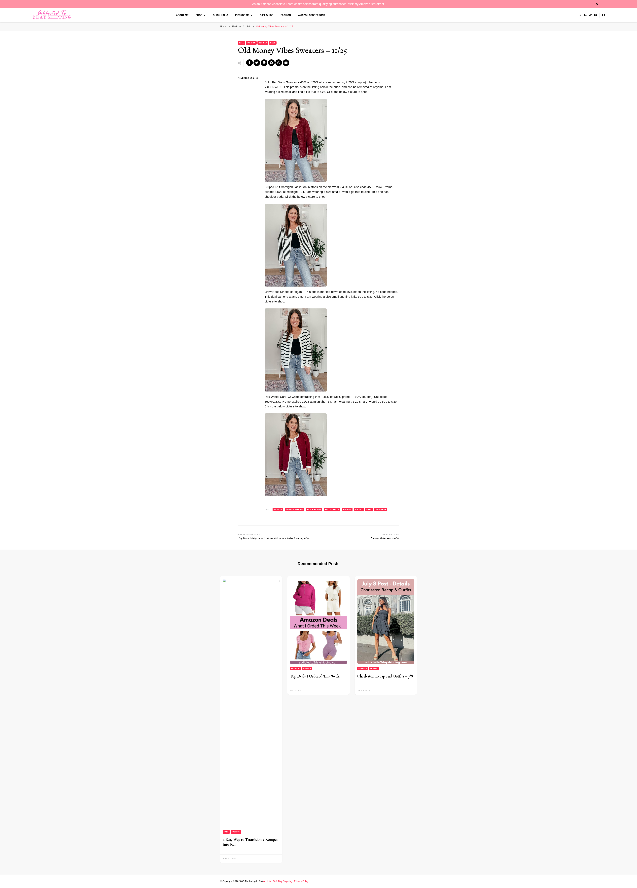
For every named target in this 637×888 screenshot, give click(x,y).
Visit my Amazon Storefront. (366, 4)
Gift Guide (266, 15)
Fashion (286, 15)
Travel (374, 668)
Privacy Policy (301, 881)
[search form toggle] (603, 15)
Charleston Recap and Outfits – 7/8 (385, 676)
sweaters (381, 509)
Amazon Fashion (294, 509)
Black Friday (314, 509)
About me (182, 15)
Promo (358, 509)
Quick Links (220, 15)
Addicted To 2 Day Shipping (277, 881)
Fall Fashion (332, 509)
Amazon (278, 509)
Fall (241, 43)
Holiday (263, 43)
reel (369, 509)
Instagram (242, 15)
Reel (272, 43)
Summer (307, 668)
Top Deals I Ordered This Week (314, 676)
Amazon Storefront (311, 15)
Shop (199, 15)
